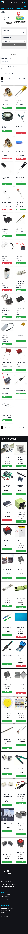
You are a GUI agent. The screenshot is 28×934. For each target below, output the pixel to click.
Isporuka (3, 914)
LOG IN (25, 6)
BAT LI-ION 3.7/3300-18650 (21, 598)
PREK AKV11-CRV (21, 853)
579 (2, 81)
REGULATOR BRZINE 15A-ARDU (20, 656)
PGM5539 (21, 739)
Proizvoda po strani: (6, 73)
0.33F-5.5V (6, 151)
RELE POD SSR (7, 458)
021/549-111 (14, 2)
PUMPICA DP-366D (7, 656)
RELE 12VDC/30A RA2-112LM (7, 570)
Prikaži (14, 44)
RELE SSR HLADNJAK (21, 458)
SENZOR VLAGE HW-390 (21, 795)
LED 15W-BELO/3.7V (7, 712)
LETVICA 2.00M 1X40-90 (7, 740)
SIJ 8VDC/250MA (7, 597)
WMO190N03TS (21, 570)
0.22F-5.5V (6, 124)
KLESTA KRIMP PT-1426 (21, 768)
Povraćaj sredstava (5, 923)
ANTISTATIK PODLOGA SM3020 (21, 627)
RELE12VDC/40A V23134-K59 (20, 513)
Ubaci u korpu (7, 110)
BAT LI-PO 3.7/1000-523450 (21, 541)
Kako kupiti (3, 912)
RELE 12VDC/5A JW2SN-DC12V (21, 825)
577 (20, 78)
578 (24, 78)
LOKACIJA (9, 22)
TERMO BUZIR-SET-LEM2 (21, 712)
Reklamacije (3, 921)
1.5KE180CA (6, 415)
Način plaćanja (4, 916)
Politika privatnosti (5, 910)
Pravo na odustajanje (6, 919)
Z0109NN (7, 513)
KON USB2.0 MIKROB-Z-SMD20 (7, 796)
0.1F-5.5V (6, 101)
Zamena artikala (5, 925)
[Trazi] (25, 61)
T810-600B (7, 684)
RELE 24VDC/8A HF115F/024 (7, 853)
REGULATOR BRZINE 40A (7, 486)
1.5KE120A (20, 388)
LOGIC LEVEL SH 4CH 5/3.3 (21, 486)
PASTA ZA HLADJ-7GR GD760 (7, 627)
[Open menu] (27, 2)
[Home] (11, 54)
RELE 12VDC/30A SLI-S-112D (21, 685)
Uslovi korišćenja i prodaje (7, 908)
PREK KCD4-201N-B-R (7, 541)
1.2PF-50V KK (21, 336)
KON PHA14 (7, 823)
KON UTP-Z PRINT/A (7, 768)
